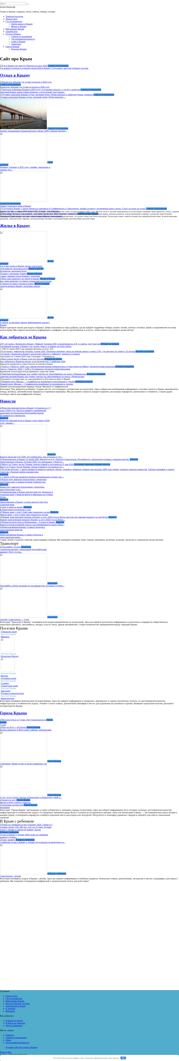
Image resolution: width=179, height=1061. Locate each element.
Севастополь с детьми (10, 876)
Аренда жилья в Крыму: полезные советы (20, 286)
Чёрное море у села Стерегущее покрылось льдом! (24, 514)
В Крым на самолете (15, 1023)
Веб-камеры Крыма (15, 29)
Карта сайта (5, 1052)
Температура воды (14, 16)
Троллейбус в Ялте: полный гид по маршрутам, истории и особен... (32, 586)
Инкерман (5, 807)
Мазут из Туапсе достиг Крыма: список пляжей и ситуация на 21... (32, 467)
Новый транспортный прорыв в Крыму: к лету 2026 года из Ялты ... (32, 519)
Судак (3, 725)
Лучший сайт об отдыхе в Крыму (21, 1047)
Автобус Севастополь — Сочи (14, 619)
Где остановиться (14, 21)
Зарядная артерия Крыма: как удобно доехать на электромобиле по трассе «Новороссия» (42, 376)
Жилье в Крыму (18, 26)
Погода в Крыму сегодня (18, 1003)
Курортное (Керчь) (9, 656)
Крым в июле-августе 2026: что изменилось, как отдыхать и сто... (31, 457)
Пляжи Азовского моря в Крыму (15, 206)
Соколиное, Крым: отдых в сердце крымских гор (23, 763)
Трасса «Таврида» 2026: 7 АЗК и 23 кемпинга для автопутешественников (35, 369)
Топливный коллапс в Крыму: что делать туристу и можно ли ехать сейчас (36, 346)
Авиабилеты (12, 31)
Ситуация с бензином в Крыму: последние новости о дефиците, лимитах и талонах (40, 354)
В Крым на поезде (14, 1020)
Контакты (10, 1011)
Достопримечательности (23, 39)
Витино (4, 676)
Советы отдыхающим (21, 36)
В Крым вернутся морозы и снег (15, 509)
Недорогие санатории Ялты (13, 271)
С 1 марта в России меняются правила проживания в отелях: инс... (32, 477)
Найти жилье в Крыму (22, 24)
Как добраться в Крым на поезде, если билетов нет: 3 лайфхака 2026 (32, 361)
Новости (8, 401)
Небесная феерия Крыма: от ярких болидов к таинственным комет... (21, 536)
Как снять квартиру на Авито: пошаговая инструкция (25, 281)
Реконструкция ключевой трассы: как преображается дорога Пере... (32, 525)
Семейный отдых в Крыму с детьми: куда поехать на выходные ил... (32, 842)
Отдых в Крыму (13, 34)
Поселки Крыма (19, 49)
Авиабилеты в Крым (15, 1006)
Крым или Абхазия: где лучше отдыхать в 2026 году (25, 87)
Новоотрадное (7, 698)
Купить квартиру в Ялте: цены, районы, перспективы (25, 730)
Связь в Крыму (18, 41)
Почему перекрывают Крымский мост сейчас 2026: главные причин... (33, 131)
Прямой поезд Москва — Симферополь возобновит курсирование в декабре (36, 384)
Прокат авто (11, 19)
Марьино (5, 637)
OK (123, 1058)
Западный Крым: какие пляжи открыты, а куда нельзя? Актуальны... (32, 92)
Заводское (5, 691)
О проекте (10, 1008)
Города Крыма (12, 46)
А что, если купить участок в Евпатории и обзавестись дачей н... (31, 797)
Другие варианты (14, 1025)
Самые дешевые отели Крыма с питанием (20, 276)
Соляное (5, 683)
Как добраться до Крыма (23, 337)
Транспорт (16, 44)
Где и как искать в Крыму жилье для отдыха (21, 266)
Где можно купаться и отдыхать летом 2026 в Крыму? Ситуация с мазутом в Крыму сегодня (44, 68)
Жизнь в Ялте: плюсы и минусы (15, 802)
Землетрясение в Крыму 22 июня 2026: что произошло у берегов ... (32, 462)
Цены (8, 1040)
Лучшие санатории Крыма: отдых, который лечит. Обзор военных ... (33, 97)
